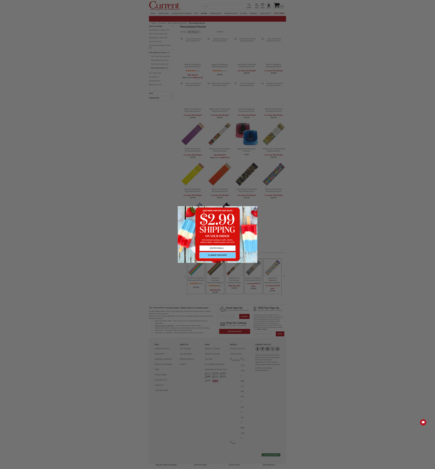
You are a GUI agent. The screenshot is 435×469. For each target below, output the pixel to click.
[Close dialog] (255, 209)
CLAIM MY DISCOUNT (217, 255)
